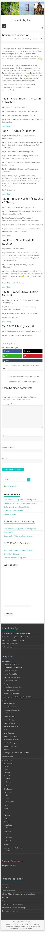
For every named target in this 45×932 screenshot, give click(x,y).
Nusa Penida (10, 802)
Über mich (5, 887)
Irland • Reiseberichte (10, 671)
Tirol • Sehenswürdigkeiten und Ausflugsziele (20, 500)
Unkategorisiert (7, 760)
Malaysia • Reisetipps (10, 736)
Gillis (7, 798)
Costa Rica (7, 773)
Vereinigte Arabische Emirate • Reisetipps (16, 753)
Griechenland (8, 532)
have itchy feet (22, 20)
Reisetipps (36, 366)
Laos (5, 818)
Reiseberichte (6, 661)
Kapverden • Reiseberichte (12, 677)
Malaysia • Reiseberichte (11, 684)
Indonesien (28, 366)
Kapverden (7, 815)
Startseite (24, 39)
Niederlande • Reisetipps (11, 740)
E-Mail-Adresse (8, 447)
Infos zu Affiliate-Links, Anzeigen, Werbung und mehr (18, 894)
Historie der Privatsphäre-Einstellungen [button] (14, 908)
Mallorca (9, 838)
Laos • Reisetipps (9, 733)
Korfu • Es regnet (10, 514)
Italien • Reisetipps (9, 723)
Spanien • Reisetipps (10, 743)
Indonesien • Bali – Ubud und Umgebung (24, 382)
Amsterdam (10, 828)
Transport (7, 749)
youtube (36, 924)
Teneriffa (9, 841)
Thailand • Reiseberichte (11, 694)
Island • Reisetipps (9, 720)
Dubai (8, 851)
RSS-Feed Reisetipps (20, 543)
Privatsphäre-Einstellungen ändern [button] (13, 904)
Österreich (7, 832)
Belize (6, 769)
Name (4, 435)
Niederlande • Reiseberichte (12, 687)
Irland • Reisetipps (9, 717)
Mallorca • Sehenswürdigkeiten (15, 558)
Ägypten (6, 766)
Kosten (6, 730)
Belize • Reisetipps (9, 704)
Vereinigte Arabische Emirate (13, 848)
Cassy (7, 366)
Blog (29, 39)
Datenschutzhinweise (8, 891)
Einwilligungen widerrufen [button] (10, 911)
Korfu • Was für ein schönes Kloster (16, 507)
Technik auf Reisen (8, 757)
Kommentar (7, 404)
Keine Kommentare (11, 369)
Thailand (6, 845)
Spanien (6, 835)
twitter (26, 924)
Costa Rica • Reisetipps (11, 707)
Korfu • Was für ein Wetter (13, 511)
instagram (15, 924)
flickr (31, 924)
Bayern (8, 779)
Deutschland (8, 776)
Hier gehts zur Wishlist (9, 866)
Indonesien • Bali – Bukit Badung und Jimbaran (22, 376)
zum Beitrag (6, 126)
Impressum (5, 884)
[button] (12, 351)
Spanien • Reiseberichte (11, 690)
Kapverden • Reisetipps (11, 726)
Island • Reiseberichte (10, 674)
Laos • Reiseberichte (10, 680)
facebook (9, 924)
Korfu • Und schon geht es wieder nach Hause (20, 503)
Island (6, 809)
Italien (6, 812)
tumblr (21, 924)
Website (5, 458)
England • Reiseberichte (11, 664)
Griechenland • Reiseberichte (13, 667)
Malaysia (7, 822)
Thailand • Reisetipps (10, 746)
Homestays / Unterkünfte (12, 710)
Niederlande (8, 825)
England (6, 786)
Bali (7, 795)
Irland (6, 805)
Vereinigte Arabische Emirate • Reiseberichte (17, 697)
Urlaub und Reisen (8, 763)
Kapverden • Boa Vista (11, 554)
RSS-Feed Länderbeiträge (22, 521)
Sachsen (9, 782)
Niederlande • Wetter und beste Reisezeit (18, 536)
